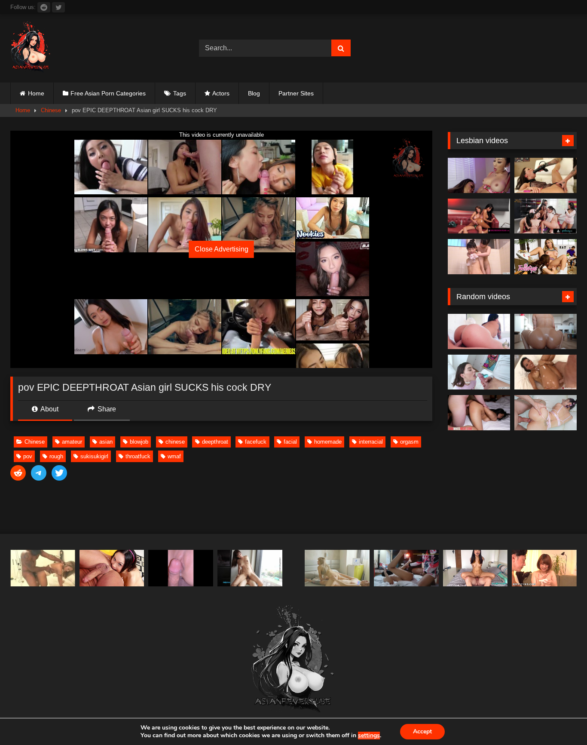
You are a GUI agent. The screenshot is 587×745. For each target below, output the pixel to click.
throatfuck (137, 456)
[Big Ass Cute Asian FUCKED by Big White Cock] (545, 412)
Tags (179, 93)
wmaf (174, 456)
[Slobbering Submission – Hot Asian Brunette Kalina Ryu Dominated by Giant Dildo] (545, 175)
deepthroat (215, 441)
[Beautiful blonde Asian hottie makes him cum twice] (42, 568)
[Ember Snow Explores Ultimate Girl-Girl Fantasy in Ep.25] (479, 216)
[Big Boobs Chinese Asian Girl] (337, 568)
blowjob (139, 441)
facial (290, 441)
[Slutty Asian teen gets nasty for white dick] (479, 412)
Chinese (51, 110)
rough (56, 456)
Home (36, 93)
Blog (254, 93)
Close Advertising (221, 249)
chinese (175, 441)
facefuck (255, 441)
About (48, 409)
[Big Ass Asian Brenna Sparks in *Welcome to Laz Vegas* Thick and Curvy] (479, 331)
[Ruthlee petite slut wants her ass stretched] (545, 331)
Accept (422, 731)
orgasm (409, 441)
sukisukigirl (94, 456)
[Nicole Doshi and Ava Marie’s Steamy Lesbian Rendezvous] (479, 175)
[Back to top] (560, 719)
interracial (371, 441)
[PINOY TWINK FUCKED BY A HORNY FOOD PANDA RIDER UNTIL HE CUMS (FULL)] (406, 568)
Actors (220, 93)
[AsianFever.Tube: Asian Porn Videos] (31, 48)
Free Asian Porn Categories (108, 93)
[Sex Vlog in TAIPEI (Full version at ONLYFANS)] (249, 568)
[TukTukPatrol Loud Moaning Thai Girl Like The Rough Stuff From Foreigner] (475, 568)
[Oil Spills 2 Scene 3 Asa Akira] (545, 372)
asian (106, 441)
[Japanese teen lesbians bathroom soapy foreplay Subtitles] (479, 256)
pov (27, 456)
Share (106, 409)
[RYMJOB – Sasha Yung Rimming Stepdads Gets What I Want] (111, 568)
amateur (72, 441)
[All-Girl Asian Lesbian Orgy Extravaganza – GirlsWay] (545, 216)
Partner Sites (296, 93)
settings (369, 735)
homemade (328, 441)
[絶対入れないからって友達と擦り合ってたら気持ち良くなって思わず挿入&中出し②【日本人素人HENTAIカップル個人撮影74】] (180, 568)
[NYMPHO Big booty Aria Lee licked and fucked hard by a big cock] (479, 372)
